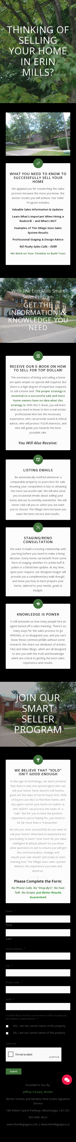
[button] (67, 1080)
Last (9, 938)
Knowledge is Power (38, 614)
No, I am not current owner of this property (39, 1032)
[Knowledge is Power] (38, 604)
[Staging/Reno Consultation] (38, 527)
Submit (13, 1071)
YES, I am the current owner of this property (39, 1026)
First (9, 925)
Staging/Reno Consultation (38, 539)
